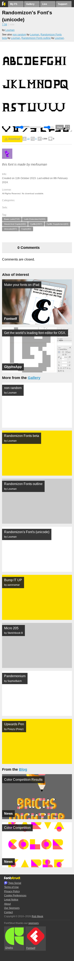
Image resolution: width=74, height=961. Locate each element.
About (7, 903)
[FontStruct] (4, 4)
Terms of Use (11, 887)
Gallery (30, 4)
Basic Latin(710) (12, 219)
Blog (23, 769)
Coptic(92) (26, 229)
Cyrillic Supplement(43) (57, 224)
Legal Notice (11, 899)
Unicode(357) (10, 229)
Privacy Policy (12, 891)
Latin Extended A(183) (34, 219)
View (59, 127)
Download (14, 139)
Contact (8, 912)
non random (19, 34)
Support (62, 4)
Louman (10, 30)
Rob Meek (37, 916)
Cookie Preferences (15, 895)
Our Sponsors (12, 908)
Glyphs (9, 947)
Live (44, 4)
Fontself (30, 948)
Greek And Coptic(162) (15, 224)
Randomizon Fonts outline (36, 38)
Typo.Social (14, 883)
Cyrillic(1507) (36, 224)
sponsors (33, 923)
